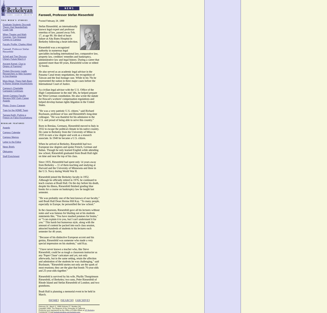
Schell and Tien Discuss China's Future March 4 (15, 57)
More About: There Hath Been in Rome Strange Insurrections (18, 82)
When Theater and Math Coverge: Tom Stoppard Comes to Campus (14, 37)
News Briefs (9, 147)
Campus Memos (11, 137)
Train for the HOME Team (15, 110)
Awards (6, 127)
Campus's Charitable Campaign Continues (13, 89)
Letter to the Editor (12, 142)
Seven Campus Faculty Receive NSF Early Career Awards (16, 98)
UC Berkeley (89, 310)
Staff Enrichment (11, 156)
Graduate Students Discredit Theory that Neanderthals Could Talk (17, 27)
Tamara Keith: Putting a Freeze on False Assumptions (17, 116)
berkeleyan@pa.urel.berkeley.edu (67, 312)
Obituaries (8, 151)
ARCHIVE (82, 300)
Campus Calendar (11, 132)
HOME (54, 300)
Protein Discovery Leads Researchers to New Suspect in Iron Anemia (17, 74)
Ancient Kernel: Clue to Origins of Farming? (14, 65)
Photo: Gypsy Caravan (14, 105)
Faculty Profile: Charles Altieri (17, 44)
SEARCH (67, 300)
